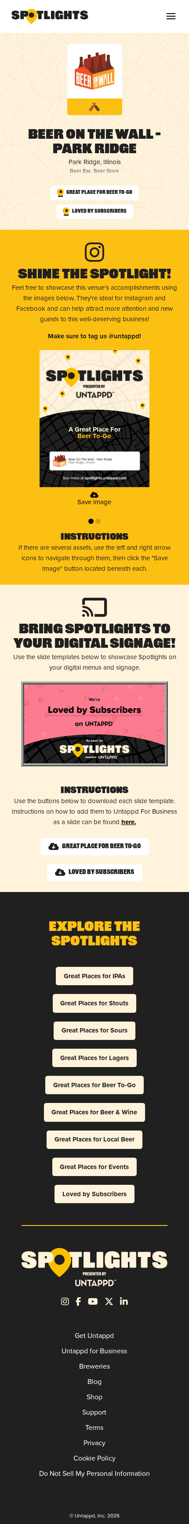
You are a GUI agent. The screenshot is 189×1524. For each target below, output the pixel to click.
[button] (171, 16)
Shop (94, 1397)
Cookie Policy (94, 1458)
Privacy (94, 1443)
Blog (94, 1382)
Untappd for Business (94, 1351)
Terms (94, 1427)
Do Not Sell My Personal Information (94, 1473)
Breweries (94, 1366)
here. (128, 822)
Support (94, 1412)
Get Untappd (94, 1336)
